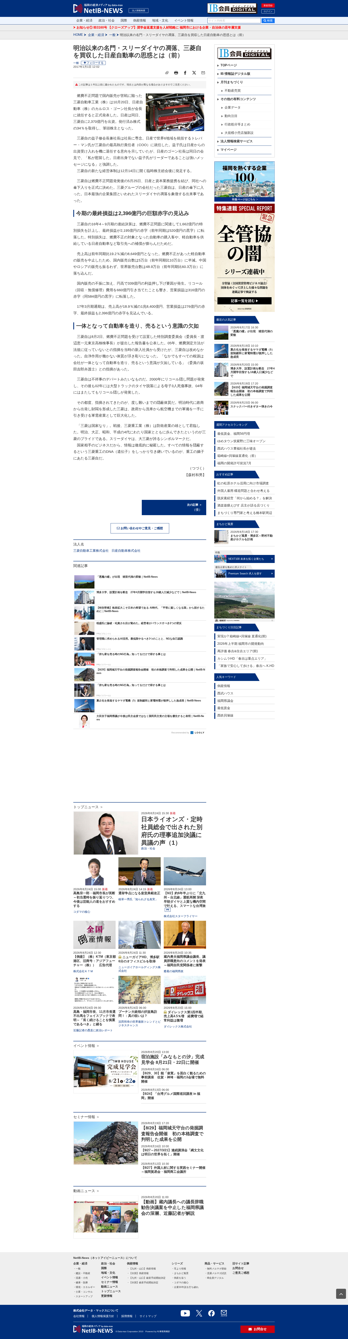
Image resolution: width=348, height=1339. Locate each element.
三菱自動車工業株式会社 (91, 550)
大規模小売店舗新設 (239, 132)
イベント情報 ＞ (86, 1046)
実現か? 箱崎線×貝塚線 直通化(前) (241, 636)
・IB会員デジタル (214, 1277)
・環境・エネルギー (84, 1287)
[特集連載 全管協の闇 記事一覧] (244, 258)
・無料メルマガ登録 (215, 1268)
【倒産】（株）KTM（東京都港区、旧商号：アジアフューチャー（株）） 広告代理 (94, 961)
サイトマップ (148, 1316)
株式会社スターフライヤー (181, 916)
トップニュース (111, 1291)
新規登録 (268, 5)
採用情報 (127, 1316)
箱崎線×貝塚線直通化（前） (237, 455)
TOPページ (229, 65)
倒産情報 (139, 20)
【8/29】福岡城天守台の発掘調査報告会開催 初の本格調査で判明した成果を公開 (172, 1133)
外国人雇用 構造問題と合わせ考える (243, 490)
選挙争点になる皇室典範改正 (139, 893)
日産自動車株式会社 (126, 550)
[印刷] (176, 73)
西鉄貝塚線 (225, 715)
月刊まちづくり (232, 82)
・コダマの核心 (180, 1282)
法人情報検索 (138, 10)
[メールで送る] (203, 73)
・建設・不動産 (81, 1273)
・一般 (77, 1268)
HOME (78, 34)
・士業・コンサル (83, 1291)
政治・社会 (106, 20)
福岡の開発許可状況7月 (234, 463)
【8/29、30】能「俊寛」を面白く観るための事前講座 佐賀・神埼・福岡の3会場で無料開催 (173, 1077)
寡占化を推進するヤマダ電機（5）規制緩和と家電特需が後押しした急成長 (252, 353)
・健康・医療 (80, 1282)
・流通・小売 (80, 1277)
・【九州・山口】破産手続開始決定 (146, 1277)
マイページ (229, 149)
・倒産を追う (179, 1277)
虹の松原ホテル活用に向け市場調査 (243, 483)
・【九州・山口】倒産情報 (141, 1268)
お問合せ (238, 1268)
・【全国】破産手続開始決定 (142, 1282)
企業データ (233, 107)
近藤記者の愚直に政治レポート (93, 1030)
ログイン (268, 11)
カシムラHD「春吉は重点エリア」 (242, 658)
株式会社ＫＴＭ (83, 971)
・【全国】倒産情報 (138, 1273)
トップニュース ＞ (88, 807)
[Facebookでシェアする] (185, 73)
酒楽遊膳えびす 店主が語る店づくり (243, 505)
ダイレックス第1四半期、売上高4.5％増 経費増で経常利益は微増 (184, 1016)
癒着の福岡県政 (173, 971)
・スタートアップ (83, 1296)
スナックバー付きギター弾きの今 (251, 406)
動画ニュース (109, 1286)
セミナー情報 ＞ (86, 1117)
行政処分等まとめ (237, 124)
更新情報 (106, 1295)
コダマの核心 (81, 911)
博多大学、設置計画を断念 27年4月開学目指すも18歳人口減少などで (252, 372)
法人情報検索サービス (237, 141)
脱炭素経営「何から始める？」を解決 (244, 498)
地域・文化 (160, 20)
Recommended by (180, 732)
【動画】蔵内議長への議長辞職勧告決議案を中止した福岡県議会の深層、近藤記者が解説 (172, 1207)
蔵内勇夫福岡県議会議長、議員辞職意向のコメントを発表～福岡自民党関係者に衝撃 (185, 961)
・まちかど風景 (180, 1273)
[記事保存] (167, 73)
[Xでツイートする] (194, 73)
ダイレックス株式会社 (178, 1026)
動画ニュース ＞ (86, 1191)
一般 (112, 35)
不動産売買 (233, 90)
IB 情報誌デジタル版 (235, 73)
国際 (124, 20)
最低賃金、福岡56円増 (233, 433)
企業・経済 (84, 20)
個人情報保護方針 (103, 1316)
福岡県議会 (225, 700)
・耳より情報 (179, 1268)
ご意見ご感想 (240, 1272)
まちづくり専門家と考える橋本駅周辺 (244, 513)
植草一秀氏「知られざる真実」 (138, 899)
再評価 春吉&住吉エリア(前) (237, 651)
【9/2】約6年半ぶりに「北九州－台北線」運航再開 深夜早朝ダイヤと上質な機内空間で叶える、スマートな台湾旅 (185, 899)
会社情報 (79, 1316)
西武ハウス (225, 693)
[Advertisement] (139, 770)
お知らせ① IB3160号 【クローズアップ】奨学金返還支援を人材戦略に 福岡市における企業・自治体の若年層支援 (159, 27)
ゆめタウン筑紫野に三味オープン (241, 441)
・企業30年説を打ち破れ (185, 1287)
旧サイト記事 (240, 1263)
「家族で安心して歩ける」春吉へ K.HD (245, 665)
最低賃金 (223, 708)
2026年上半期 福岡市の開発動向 (240, 643)
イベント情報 (184, 20)
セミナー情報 (109, 1282)
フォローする (95, 62)
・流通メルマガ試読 (215, 1273)
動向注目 (231, 116)
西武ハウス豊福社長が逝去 (236, 448)
